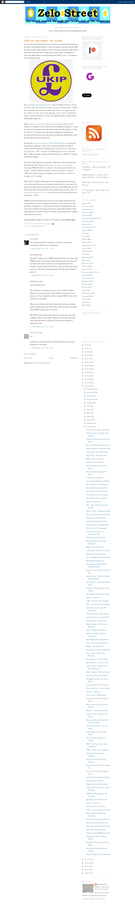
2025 (87, 348)
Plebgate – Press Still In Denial (97, 710)
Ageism (84, 203)
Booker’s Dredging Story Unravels (98, 445)
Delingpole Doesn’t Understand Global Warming (97, 721)
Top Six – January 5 (93, 803)
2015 (87, 382)
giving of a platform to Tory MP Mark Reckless (50, 143)
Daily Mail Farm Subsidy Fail (96, 488)
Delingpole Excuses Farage (96, 554)
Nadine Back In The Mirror (95, 806)
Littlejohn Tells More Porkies (96, 521)
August (89, 402)
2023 (87, 355)
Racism (84, 275)
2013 (87, 859)
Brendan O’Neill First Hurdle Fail (98, 514)
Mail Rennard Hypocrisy (95, 560)
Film (83, 233)
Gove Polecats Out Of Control (96, 491)
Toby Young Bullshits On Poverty (98, 826)
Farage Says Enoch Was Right (96, 784)
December (90, 389)
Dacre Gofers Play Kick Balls (96, 498)
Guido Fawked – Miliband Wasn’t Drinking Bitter (98, 577)
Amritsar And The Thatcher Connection (96, 634)
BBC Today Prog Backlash (95, 829)
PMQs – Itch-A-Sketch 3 (94, 547)
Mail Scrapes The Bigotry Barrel (97, 594)
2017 (87, 376)
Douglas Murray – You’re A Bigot (98, 688)
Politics (42, 226)
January (90, 426)
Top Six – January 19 (93, 597)
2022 (87, 358)
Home (51, 358)
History (84, 242)
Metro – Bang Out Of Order (96, 630)
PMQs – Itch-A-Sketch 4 (94, 459)
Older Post (74, 358)
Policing (85, 263)
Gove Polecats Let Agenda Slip (97, 525)
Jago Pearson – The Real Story (97, 659)
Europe (34, 226)
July (88, 406)
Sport (84, 290)
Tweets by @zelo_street (90, 154)
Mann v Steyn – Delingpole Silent (98, 511)
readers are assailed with (36, 124)
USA (83, 302)
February (90, 423)
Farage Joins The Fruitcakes (96, 518)
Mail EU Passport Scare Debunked (98, 854)
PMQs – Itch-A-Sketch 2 (94, 646)
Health (84, 239)
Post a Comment (30, 354)
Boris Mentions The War (95, 780)
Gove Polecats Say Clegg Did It (97, 617)
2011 (87, 866)
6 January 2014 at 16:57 (42, 348)
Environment (86, 227)
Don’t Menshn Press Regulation (97, 639)
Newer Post (28, 358)
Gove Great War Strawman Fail (97, 822)
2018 (87, 372)
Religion (85, 281)
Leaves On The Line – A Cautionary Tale (94, 532)
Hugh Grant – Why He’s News (96, 455)
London (85, 251)
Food (84, 236)
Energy (84, 224)
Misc (84, 254)
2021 (87, 362)
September (91, 399)
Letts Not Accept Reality (95, 477)
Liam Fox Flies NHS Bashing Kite (98, 833)
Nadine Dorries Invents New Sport (98, 448)
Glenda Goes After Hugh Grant (97, 452)
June (89, 409)
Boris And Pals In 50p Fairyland (97, 484)
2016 (87, 379)
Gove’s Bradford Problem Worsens (98, 557)
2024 (87, 352)
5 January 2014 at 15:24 (42, 248)
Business (85, 212)
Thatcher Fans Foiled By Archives (98, 819)
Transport (85, 296)
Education (85, 221)
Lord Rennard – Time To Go (96, 620)
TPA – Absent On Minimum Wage (98, 604)
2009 (87, 873)
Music (84, 260)
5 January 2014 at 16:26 (42, 275)
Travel (84, 299)
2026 (87, 345)
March (89, 420)
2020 (87, 365)
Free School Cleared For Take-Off (98, 650)
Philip (32, 239)
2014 (87, 386)
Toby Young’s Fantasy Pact (95, 537)
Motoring (85, 257)
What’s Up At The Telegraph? (96, 528)
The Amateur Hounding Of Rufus (98, 481)
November (91, 392)
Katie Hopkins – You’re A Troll (97, 662)
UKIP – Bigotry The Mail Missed (98, 672)
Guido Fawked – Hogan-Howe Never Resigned (97, 667)
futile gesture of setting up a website (57, 165)
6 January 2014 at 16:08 (42, 326)
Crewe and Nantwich (89, 218)
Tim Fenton (34, 332)
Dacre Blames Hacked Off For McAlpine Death (96, 565)
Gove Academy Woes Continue (97, 685)
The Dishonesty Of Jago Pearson (97, 614)
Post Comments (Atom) (42, 363)
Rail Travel (86, 278)
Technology (86, 293)
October (90, 396)
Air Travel (85, 206)
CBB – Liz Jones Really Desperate (98, 810)
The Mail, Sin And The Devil (96, 799)
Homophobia (86, 245)
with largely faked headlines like (39, 105)
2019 (87, 369)
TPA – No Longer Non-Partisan (97, 643)
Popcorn (85, 269)
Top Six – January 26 (93, 501)
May (89, 413)
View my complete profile (93, 899)
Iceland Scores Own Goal (95, 462)
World (84, 305)
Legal (84, 248)
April (89, 416)
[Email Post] (52, 223)
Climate (85, 215)
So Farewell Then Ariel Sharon (97, 675)
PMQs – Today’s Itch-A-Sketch (97, 750)
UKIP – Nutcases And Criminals (97, 601)
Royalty (85, 284)
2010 (87, 869)
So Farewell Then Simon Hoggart (98, 777)
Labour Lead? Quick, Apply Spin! (98, 429)
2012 (87, 863)
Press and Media (88, 272)
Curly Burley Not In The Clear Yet (98, 550)
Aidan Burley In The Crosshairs (97, 494)
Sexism (84, 287)
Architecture (86, 209)
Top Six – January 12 (93, 691)
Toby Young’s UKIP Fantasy (96, 695)
